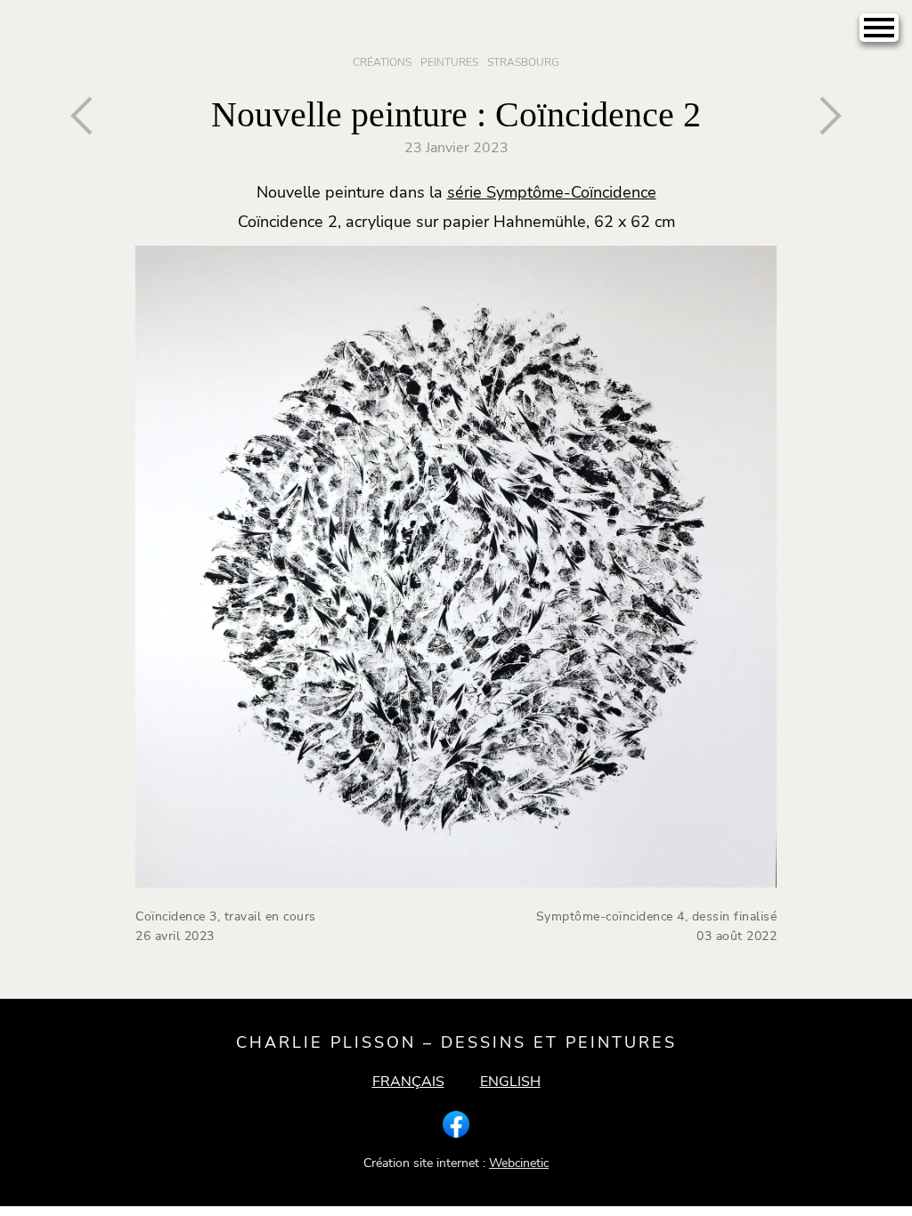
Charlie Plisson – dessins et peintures (456, 1042)
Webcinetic (519, 1163)
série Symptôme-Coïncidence (551, 192)
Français (408, 1081)
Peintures (449, 62)
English (510, 1081)
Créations (382, 62)
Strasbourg (523, 62)
